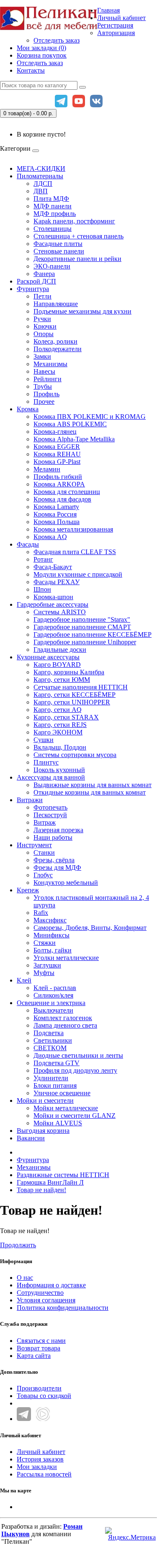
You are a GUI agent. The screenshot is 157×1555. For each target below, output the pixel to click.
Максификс (50, 920)
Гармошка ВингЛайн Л (50, 1182)
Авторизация (116, 32)
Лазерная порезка (58, 829)
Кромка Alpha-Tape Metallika (74, 439)
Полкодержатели (57, 348)
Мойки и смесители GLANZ (74, 1115)
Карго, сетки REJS (60, 724)
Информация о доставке (51, 1285)
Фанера (44, 273)
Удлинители (50, 1077)
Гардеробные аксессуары (52, 604)
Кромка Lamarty (56, 506)
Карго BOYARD (57, 664)
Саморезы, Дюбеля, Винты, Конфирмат (90, 927)
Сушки (43, 739)
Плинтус (46, 762)
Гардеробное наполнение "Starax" (81, 619)
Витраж (44, 822)
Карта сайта (34, 1355)
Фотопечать (50, 807)
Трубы (42, 386)
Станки (44, 852)
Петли (42, 296)
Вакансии (31, 1138)
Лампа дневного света (65, 1025)
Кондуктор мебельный (65, 882)
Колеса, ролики (55, 341)
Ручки (42, 318)
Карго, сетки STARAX (66, 717)
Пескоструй (50, 814)
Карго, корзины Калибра (68, 672)
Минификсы (51, 935)
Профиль (46, 394)
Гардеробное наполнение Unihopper (84, 642)
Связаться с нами (41, 1340)
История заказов (40, 1459)
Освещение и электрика (51, 1002)
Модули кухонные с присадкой (77, 574)
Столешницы (52, 228)
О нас (25, 1277)
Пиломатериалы (40, 176)
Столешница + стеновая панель (78, 236)
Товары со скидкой (44, 1395)
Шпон (42, 589)
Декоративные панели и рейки (77, 258)
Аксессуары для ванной (51, 777)
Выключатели (53, 1010)
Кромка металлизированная (73, 529)
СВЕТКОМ (50, 1047)
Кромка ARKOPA (59, 484)
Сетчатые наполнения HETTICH (80, 687)
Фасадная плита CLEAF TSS (74, 551)
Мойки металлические (65, 1108)
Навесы (44, 371)
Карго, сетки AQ (57, 709)
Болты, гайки (52, 950)
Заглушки (47, 965)
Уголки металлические (66, 957)
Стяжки (44, 942)
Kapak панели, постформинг (74, 221)
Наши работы (52, 837)
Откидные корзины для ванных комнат (89, 792)
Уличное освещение (61, 1093)
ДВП (40, 191)
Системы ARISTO (59, 611)
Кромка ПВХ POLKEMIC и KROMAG (89, 416)
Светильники (52, 1040)
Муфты (43, 972)
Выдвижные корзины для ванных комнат (92, 784)
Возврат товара (38, 1348)
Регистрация (115, 25)
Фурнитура (33, 288)
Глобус (43, 875)
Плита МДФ (51, 198)
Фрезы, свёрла (54, 860)
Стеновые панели (58, 251)
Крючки (45, 326)
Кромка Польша (56, 521)
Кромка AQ (50, 536)
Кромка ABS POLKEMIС (70, 424)
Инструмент (34, 844)
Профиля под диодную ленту (75, 1070)
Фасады (28, 544)
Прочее (43, 401)
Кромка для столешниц (66, 491)
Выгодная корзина (43, 1130)
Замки (42, 356)
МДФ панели (52, 206)
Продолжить (18, 1245)
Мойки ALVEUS (57, 1123)
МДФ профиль (54, 213)
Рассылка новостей (44, 1474)
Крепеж (28, 890)
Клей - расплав (54, 987)
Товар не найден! (41, 1189)
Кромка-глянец (55, 431)
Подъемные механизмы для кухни (82, 311)
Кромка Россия (55, 514)
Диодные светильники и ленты (78, 1055)
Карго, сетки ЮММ (61, 679)
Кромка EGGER (56, 446)
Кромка (28, 409)
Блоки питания (55, 1085)
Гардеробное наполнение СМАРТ (82, 627)
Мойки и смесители (45, 1100)
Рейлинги (47, 378)
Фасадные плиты (57, 243)
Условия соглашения (46, 1300)
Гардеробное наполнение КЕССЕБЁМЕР (92, 634)
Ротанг (43, 559)
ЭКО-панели (51, 266)
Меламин (46, 469)
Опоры (43, 333)
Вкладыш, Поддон (59, 747)
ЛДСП (42, 183)
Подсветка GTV (56, 1062)
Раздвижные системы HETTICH (63, 1174)
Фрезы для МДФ (57, 867)
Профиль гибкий (57, 476)
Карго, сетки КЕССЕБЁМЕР (74, 694)
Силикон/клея (53, 995)
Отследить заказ (56, 40)
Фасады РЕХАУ (56, 581)
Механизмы (50, 363)
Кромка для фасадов (62, 499)
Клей (24, 980)
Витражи (30, 799)
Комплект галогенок (62, 1017)
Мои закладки (37, 1466)
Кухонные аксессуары (48, 657)
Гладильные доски (59, 649)
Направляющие (55, 303)
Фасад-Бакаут (52, 566)
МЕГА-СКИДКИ (41, 168)
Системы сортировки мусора (74, 754)
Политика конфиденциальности (62, 1307)
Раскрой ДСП (36, 281)
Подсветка (48, 1032)
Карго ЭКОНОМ (57, 732)
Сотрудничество (40, 1292)
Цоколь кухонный (59, 769)
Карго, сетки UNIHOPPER (71, 702)
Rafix (40, 912)
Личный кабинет (41, 1451)
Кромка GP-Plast (56, 461)
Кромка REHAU (57, 454)
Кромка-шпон (53, 596)
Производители (39, 1388)
